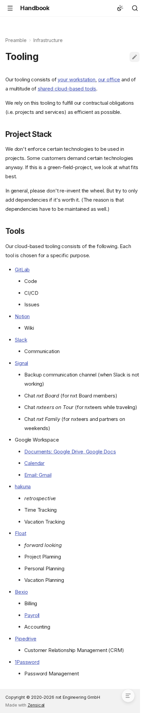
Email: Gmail (37, 475)
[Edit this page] (134, 57)
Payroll (31, 615)
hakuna (23, 486)
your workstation (76, 79)
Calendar (34, 463)
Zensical (36, 705)
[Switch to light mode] (120, 8)
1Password (27, 662)
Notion (22, 316)
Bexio (21, 592)
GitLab (22, 269)
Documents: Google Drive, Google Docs (70, 451)
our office (109, 79)
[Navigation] (10, 8)
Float (20, 533)
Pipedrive (25, 638)
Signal (21, 363)
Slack (21, 340)
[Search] (135, 8)
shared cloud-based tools (67, 88)
